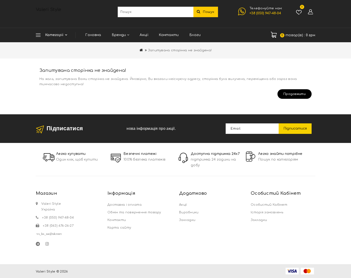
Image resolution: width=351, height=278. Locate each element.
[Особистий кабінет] (310, 12)
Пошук (208, 12)
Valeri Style (48, 9)
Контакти (169, 35)
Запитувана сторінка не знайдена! (180, 50)
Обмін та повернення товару (134, 212)
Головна (93, 35)
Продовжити (294, 94)
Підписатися (295, 128)
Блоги (195, 35)
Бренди (119, 35)
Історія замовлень (267, 212)
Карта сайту (119, 227)
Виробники (189, 212)
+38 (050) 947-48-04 (265, 13)
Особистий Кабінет (269, 204)
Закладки (187, 220)
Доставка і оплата (124, 204)
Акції (144, 35)
